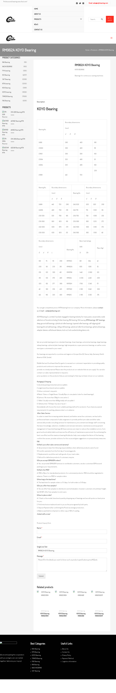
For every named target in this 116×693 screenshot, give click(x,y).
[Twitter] (80, 3)
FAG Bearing (6, 101)
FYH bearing (6, 71)
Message (40, 556)
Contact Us (66, 652)
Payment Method (68, 658)
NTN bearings (90, 320)
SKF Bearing (6, 79)
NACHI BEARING (7, 66)
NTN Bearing (36, 652)
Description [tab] (41, 102)
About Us (65, 649)
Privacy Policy (66, 655)
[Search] (102, 19)
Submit (41, 576)
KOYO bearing (6, 92)
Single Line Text (42, 547)
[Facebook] (77, 3)
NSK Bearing (6, 88)
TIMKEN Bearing (7, 96)
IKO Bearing (6, 75)
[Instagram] (83, 3)
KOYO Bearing (36, 655)
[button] (110, 19)
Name (39, 528)
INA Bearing (6, 62)
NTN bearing (6, 83)
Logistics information (69, 661)
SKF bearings (100, 320)
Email (39, 537)
